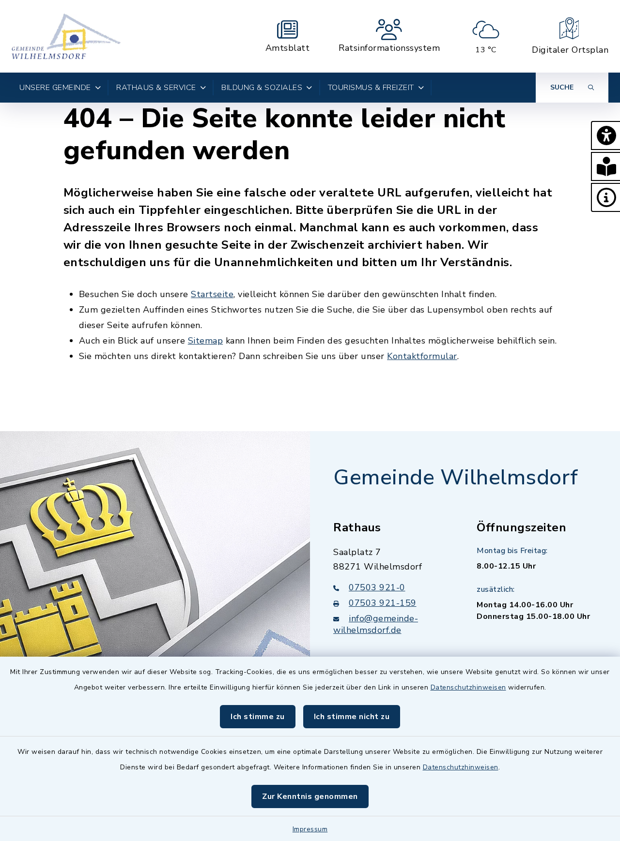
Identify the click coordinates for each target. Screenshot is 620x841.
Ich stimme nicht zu (352, 716)
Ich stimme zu (258, 716)
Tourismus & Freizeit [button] (371, 87)
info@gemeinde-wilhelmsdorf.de (375, 624)
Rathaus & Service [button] (156, 87)
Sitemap (205, 340)
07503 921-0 (377, 587)
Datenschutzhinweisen (468, 687)
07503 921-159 (383, 603)
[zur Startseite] (66, 36)
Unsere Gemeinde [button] (55, 87)
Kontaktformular (422, 356)
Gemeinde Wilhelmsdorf (455, 477)
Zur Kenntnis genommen (310, 796)
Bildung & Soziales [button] (261, 87)
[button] (605, 135)
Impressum (310, 829)
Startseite (212, 294)
